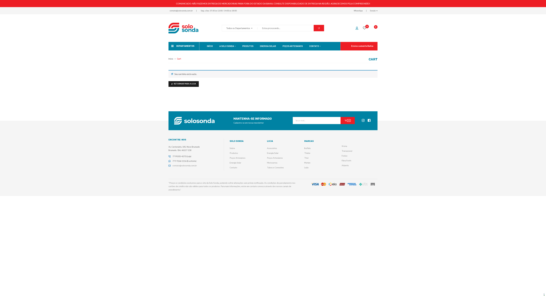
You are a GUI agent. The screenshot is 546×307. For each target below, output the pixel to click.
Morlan (307, 162)
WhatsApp (358, 11)
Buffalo (307, 148)
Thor (306, 158)
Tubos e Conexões (275, 167)
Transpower (347, 151)
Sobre (232, 148)
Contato (233, 167)
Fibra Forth (346, 160)
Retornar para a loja (184, 84)
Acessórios (272, 148)
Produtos (234, 153)
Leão (306, 167)
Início (170, 59)
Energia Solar (235, 162)
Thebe (307, 153)
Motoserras (272, 162)
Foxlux (344, 155)
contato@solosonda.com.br (181, 11)
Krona (344, 146)
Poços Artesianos (237, 158)
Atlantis (345, 165)
